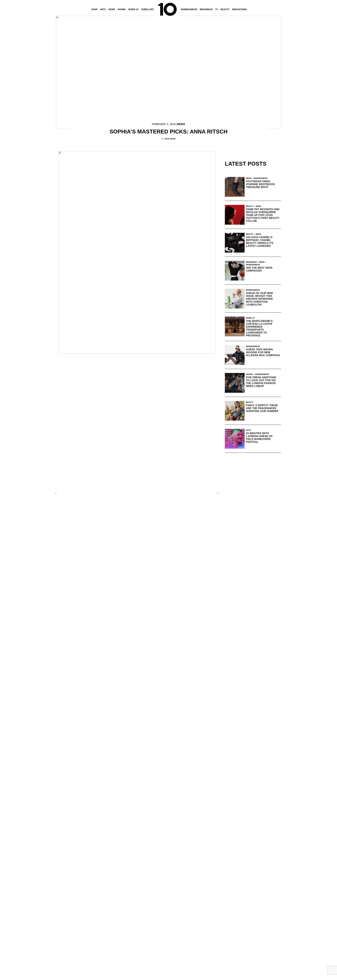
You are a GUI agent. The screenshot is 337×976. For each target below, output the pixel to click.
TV (216, 9)
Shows (122, 9)
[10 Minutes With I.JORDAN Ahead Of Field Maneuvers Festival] (235, 439)
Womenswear (189, 9)
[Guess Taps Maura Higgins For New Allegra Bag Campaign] (235, 355)
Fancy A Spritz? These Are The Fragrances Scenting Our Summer (262, 408)
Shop (94, 9)
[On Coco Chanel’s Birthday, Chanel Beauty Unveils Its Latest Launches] (235, 243)
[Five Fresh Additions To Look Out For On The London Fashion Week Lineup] (235, 383)
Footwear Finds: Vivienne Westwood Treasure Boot (260, 184)
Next (218, 492)
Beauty (225, 9)
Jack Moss (169, 139)
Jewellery (147, 9)
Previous (56, 492)
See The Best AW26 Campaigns (259, 269)
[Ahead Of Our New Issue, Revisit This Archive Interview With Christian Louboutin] (235, 298)
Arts (103, 9)
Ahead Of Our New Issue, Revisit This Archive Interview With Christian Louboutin (259, 299)
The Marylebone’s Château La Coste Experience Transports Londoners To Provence (259, 328)
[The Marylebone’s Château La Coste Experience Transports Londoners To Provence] (235, 326)
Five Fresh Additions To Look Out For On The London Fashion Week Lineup (261, 381)
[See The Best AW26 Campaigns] (235, 270)
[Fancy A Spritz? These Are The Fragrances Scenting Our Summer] (235, 411)
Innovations (239, 9)
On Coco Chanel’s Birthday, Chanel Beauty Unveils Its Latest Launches (259, 241)
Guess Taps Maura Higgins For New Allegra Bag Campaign (263, 352)
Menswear (206, 9)
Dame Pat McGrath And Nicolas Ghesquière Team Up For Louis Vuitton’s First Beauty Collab (262, 215)
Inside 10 (133, 9)
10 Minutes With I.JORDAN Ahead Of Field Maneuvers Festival (259, 437)
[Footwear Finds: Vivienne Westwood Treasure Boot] (235, 187)
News (112, 9)
